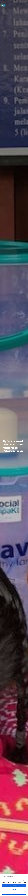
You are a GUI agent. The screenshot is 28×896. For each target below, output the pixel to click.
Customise (14, 889)
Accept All (14, 885)
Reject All (14, 893)
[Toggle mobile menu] (27, 4)
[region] (14, 885)
